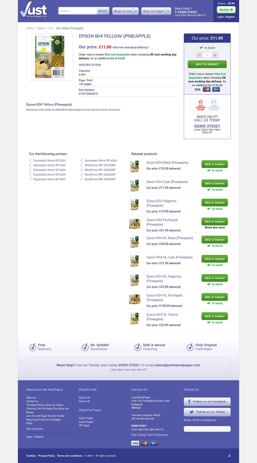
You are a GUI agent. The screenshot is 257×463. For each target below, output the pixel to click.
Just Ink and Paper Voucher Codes (45, 415)
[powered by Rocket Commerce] (207, 455)
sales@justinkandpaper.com (177, 365)
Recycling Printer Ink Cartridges (43, 419)
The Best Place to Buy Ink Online (44, 405)
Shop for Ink (123, 11)
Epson (41, 28)
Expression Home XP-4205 (101, 160)
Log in (220, 16)
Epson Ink (84, 397)
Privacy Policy (46, 455)
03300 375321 (207, 126)
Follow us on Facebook (209, 401)
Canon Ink (84, 401)
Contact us (32, 401)
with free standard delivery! (130, 47)
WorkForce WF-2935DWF (100, 174)
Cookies (31, 455)
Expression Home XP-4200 (49, 179)
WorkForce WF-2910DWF (100, 165)
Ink (50, 28)
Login (29, 436)
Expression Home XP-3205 (49, 174)
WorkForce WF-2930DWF (100, 170)
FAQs (29, 423)
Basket (225, 9)
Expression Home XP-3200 (49, 170)
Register (230, 16)
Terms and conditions (69, 455)
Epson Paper (86, 418)
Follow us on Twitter (210, 412)
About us (31, 397)
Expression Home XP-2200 (49, 160)
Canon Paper (86, 421)
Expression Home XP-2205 (49, 165)
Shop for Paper (153, 11)
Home (29, 28)
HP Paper (84, 425)
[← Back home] (33, 9)
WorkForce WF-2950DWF (100, 179)
